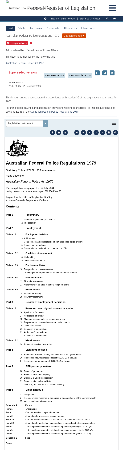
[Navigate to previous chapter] (83, 132)
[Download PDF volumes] (58, 132)
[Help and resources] (45, 18)
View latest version (54, 75)
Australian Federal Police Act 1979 (25, 63)
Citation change (73, 35)
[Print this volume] (108, 132)
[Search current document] (115, 132)
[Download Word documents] (65, 132)
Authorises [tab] (36, 28)
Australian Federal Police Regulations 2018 (54, 111)
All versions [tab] (70, 28)
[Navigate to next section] (96, 132)
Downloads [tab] (52, 28)
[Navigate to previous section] (89, 132)
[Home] (114, 18)
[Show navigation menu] (113, 123)
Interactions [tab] (87, 28)
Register (63, 18)
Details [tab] (21, 28)
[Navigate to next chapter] (102, 132)
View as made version (80, 75)
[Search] (107, 18)
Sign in (90, 18)
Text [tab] (10, 28)
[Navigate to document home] (76, 132)
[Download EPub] (52, 132)
